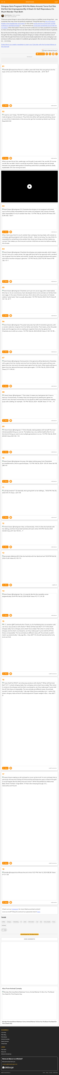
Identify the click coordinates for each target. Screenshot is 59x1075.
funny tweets (47, 921)
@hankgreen (54, 231)
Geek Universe (5, 1041)
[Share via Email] (56, 54)
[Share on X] (50, 54)
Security (50, 1072)
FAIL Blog (3, 1034)
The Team (3, 1049)
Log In (56, 2)
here (38, 912)
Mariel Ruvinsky (8, 15)
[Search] (4, 2)
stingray (9, 921)
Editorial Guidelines (6, 1054)
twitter (3, 921)
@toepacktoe (54, 105)
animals (4, 925)
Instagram (15, 909)
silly (41, 921)
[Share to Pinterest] (53, 54)
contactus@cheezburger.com (9, 1064)
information (31, 921)
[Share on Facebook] (46, 54)
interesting (16, 921)
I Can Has (3, 1032)
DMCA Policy (55, 1072)
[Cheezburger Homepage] (29, 1068)
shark (25, 921)
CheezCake (4, 1043)
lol (21, 921)
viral (37, 921)
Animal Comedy (30, 2)
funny (53, 921)
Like (5, 930)
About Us (3, 1051)
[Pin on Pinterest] (10, 105)
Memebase (4, 1037)
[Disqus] (29, 964)
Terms (44, 1072)
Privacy (47, 1072)
